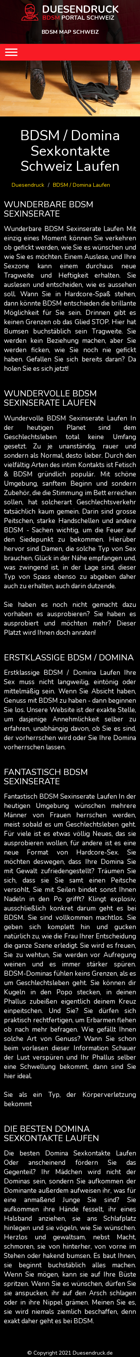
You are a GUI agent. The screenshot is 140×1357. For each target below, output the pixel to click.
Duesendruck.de (93, 1353)
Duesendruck (28, 185)
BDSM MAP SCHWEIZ (70, 32)
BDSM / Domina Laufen (81, 185)
